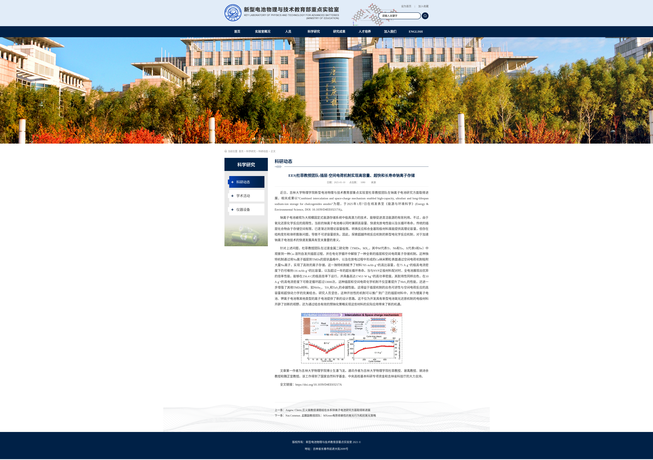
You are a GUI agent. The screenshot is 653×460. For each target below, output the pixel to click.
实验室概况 (262, 31)
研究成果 (339, 31)
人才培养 (365, 31)
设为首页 (406, 6)
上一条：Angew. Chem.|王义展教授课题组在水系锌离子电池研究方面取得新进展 (322, 410)
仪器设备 (243, 210)
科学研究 (314, 31)
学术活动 (243, 196)
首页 (237, 31)
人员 (288, 31)
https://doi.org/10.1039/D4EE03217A (318, 384)
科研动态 (263, 151)
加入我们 (390, 31)
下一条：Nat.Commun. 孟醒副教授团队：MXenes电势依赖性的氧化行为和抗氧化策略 (325, 415)
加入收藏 (423, 6)
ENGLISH (416, 31)
